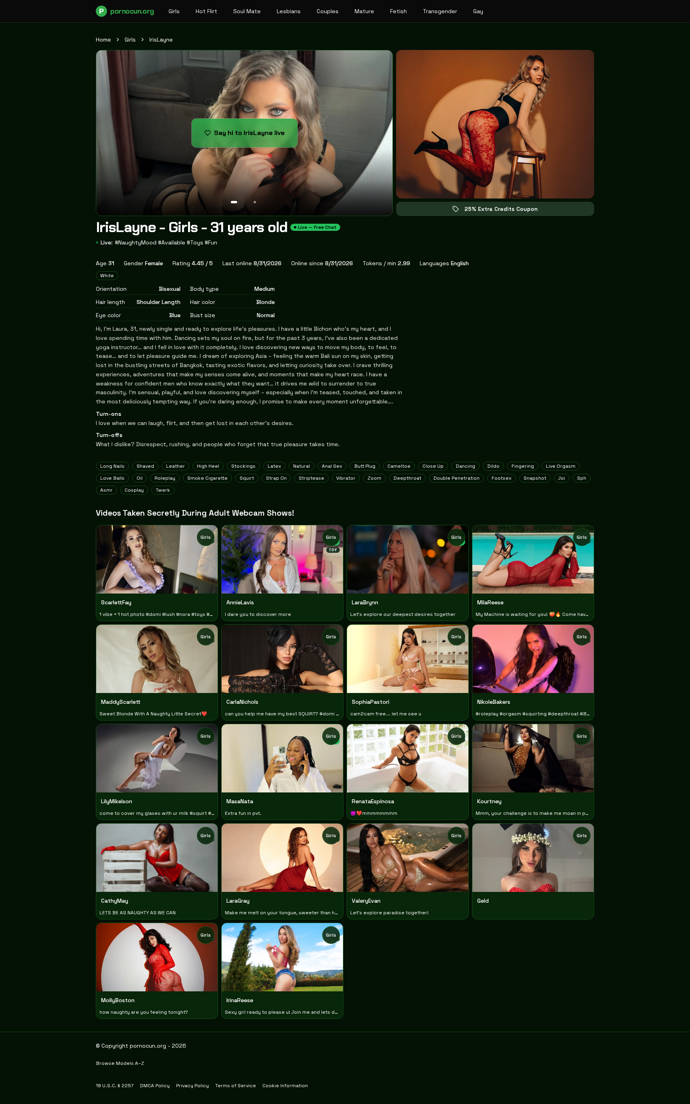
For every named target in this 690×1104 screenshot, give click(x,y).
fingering (523, 466)
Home (103, 39)
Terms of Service (235, 1085)
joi (561, 478)
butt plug (364, 466)
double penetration (456, 478)
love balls (112, 478)
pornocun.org (126, 11)
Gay (478, 11)
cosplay (134, 490)
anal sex (332, 466)
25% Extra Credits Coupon (506, 210)
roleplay (165, 478)
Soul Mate (247, 11)
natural (301, 466)
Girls (174, 11)
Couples (328, 11)
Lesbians (289, 11)
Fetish (398, 11)
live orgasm (560, 466)
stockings (243, 466)
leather (175, 466)
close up (433, 466)
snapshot (534, 478)
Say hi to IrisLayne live (255, 135)
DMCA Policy (155, 1085)
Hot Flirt (206, 11)
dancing (465, 466)
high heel (208, 466)
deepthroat (407, 478)
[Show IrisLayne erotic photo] (234, 202)
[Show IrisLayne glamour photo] (255, 202)
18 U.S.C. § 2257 (114, 1085)
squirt (247, 478)
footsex (502, 478)
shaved (145, 466)
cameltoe (398, 466)
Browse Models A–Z (120, 1063)
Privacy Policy (192, 1085)
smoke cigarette (207, 478)
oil (140, 478)
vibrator (345, 478)
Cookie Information (285, 1085)
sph (581, 478)
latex (274, 466)
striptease (311, 478)
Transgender (440, 11)
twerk (163, 490)
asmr (106, 490)
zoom (374, 478)
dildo (493, 466)
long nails (112, 466)
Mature (364, 11)
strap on (276, 478)
